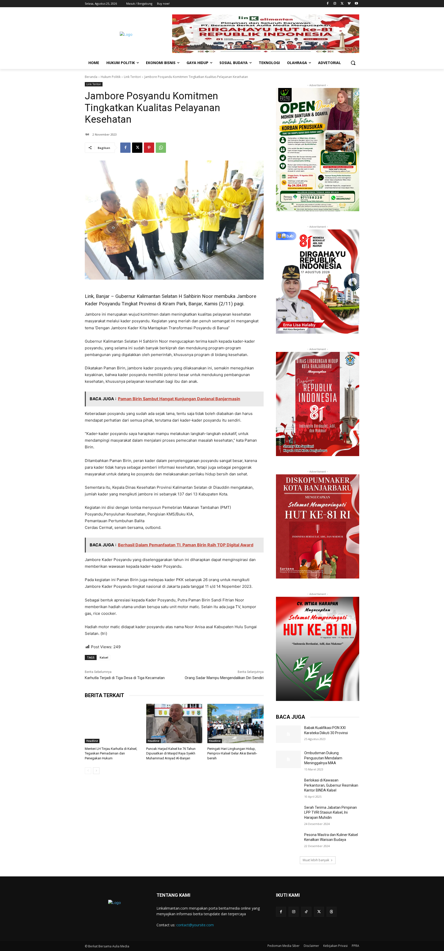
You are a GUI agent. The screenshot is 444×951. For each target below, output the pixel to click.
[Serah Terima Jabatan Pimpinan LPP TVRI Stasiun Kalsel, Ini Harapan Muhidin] (288, 814)
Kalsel (104, 657)
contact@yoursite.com (195, 924)
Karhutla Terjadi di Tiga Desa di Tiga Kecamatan (125, 678)
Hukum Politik (111, 77)
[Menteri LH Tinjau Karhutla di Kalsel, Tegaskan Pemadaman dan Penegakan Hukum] (113, 723)
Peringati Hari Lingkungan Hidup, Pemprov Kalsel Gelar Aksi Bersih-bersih (232, 753)
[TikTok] (306, 912)
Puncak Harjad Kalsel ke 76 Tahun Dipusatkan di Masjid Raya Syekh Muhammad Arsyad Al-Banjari (171, 753)
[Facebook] (328, 4)
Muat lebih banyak (316, 860)
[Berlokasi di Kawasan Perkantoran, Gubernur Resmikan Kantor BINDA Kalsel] (288, 786)
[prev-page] (88, 770)
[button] (353, 63)
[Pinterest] (149, 148)
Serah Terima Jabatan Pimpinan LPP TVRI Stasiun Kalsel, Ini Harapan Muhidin (330, 812)
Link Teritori (132, 77)
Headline (92, 741)
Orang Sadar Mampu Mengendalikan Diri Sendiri (224, 678)
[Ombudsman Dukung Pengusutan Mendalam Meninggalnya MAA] (288, 759)
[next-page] (96, 770)
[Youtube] (356, 4)
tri (87, 134)
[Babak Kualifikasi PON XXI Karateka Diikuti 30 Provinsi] (288, 734)
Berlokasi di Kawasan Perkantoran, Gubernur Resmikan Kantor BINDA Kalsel (331, 785)
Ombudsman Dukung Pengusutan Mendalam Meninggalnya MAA (323, 758)
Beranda (91, 77)
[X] (342, 4)
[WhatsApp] (161, 148)
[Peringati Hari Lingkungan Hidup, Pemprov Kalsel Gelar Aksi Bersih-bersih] (235, 723)
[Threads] (332, 912)
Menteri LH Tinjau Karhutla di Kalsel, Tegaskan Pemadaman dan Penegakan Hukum (111, 753)
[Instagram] (335, 4)
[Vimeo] (349, 4)
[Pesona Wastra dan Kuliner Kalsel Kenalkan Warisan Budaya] (288, 841)
